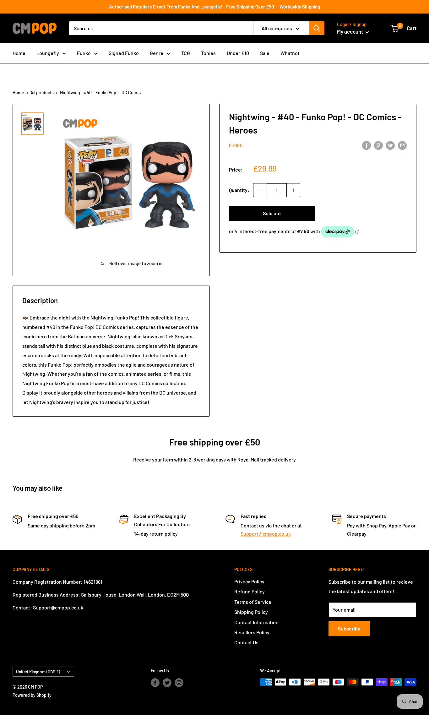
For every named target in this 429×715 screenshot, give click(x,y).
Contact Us (246, 642)
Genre (156, 53)
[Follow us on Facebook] (155, 682)
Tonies (208, 53)
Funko (84, 53)
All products (42, 92)
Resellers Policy (251, 632)
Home (19, 53)
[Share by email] (402, 145)
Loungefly (47, 53)
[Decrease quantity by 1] (260, 190)
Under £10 (238, 53)
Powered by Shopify (32, 695)
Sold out (272, 213)
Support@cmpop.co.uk (266, 534)
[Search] (316, 28)
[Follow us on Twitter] (167, 682)
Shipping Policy (251, 612)
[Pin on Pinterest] (378, 145)
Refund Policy (249, 591)
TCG (185, 53)
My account (350, 31)
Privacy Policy (249, 581)
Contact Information (256, 622)
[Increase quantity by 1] (293, 190)
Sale (264, 53)
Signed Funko (124, 53)
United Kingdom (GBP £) (38, 671)
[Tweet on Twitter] (390, 145)
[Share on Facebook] (366, 145)
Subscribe (349, 628)
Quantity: (239, 190)
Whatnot (290, 53)
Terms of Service (252, 602)
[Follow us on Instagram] (179, 682)
